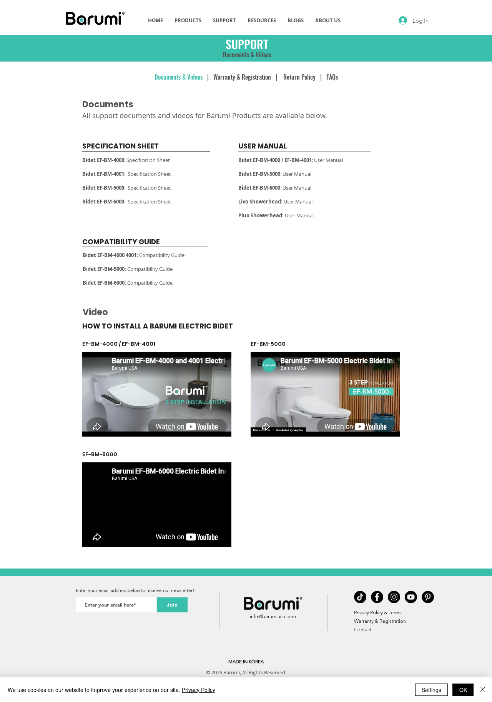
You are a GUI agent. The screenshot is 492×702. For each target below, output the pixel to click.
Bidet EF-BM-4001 (103, 173)
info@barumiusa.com (273, 616)
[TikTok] (360, 597)
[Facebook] (377, 597)
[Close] (482, 690)
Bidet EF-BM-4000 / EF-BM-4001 (275, 160)
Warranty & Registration (242, 77)
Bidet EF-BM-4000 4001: (111, 255)
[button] (224, 20)
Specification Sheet (149, 173)
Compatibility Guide (162, 255)
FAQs (332, 77)
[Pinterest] (428, 597)
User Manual (328, 160)
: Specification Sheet (126, 160)
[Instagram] (394, 597)
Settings (431, 690)
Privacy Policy (198, 690)
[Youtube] (411, 597)
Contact (362, 629)
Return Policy (299, 77)
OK (463, 690)
